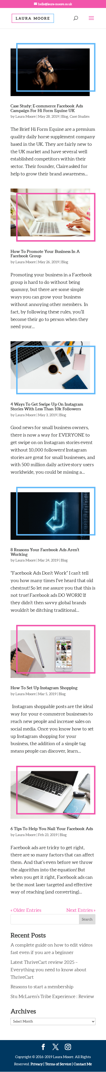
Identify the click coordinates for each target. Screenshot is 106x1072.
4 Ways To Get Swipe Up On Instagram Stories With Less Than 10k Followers (47, 406)
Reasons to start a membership (42, 986)
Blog (64, 116)
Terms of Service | (59, 1064)
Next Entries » (80, 910)
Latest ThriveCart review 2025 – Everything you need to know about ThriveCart (48, 969)
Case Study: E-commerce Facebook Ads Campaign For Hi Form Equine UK (47, 108)
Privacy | (37, 1064)
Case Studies (80, 116)
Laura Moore (25, 116)
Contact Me (82, 1064)
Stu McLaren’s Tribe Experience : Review (52, 996)
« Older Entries (26, 910)
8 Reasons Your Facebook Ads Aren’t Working (45, 552)
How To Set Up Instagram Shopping (44, 687)
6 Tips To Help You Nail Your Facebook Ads (52, 828)
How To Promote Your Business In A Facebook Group (45, 253)
